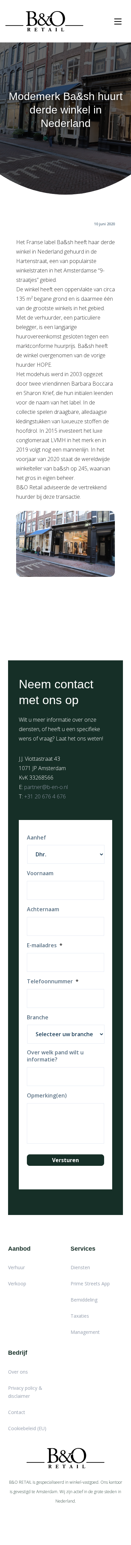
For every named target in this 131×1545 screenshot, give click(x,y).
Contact (16, 1412)
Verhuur (16, 1267)
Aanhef (36, 837)
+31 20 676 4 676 (45, 796)
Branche (37, 1017)
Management (85, 1332)
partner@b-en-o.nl (46, 787)
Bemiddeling (84, 1299)
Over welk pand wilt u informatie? (55, 1056)
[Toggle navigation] (118, 21)
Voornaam (40, 873)
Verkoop (17, 1283)
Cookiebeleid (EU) (27, 1428)
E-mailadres (44, 945)
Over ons (18, 1372)
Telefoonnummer (53, 981)
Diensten (80, 1267)
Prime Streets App (90, 1283)
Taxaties (80, 1316)
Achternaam (43, 909)
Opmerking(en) (47, 1095)
